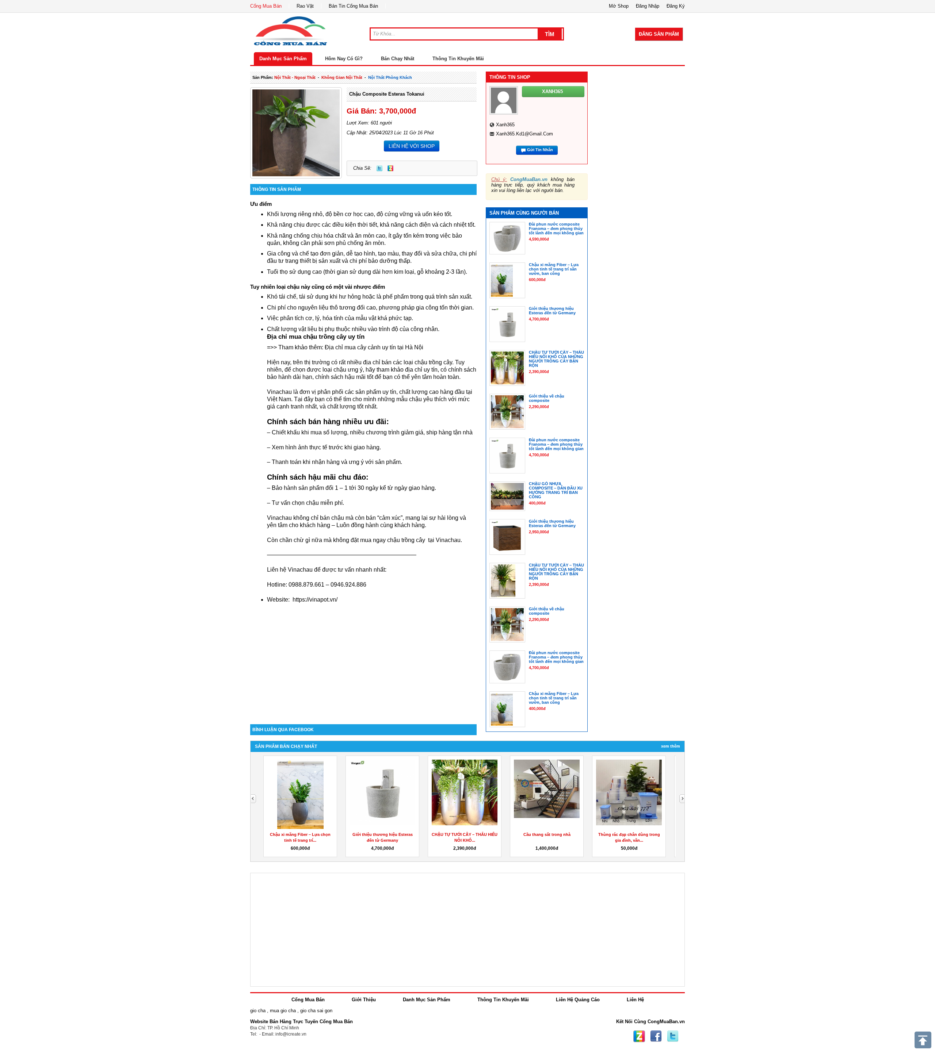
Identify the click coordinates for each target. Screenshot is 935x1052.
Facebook (656, 1036)
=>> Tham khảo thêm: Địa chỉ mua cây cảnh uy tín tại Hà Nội (345, 347)
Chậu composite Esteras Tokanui (386, 94)
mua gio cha (283, 1010)
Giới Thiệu (364, 999)
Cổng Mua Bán (266, 6)
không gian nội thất (341, 77)
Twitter (379, 168)
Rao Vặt (305, 6)
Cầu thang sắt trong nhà (546, 834)
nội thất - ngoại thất (295, 77)
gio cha (258, 1010)
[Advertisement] (363, 662)
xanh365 (505, 124)
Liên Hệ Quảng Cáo (578, 999)
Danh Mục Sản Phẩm (283, 58)
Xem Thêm (670, 746)
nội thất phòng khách (390, 77)
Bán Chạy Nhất (397, 58)
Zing (390, 168)
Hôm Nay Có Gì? (344, 58)
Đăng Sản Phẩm (659, 34)
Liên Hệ (635, 999)
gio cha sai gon (316, 1010)
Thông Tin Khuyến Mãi (458, 58)
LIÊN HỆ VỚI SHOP (412, 146)
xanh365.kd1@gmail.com (524, 134)
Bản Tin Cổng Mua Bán (353, 6)
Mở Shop (619, 6)
